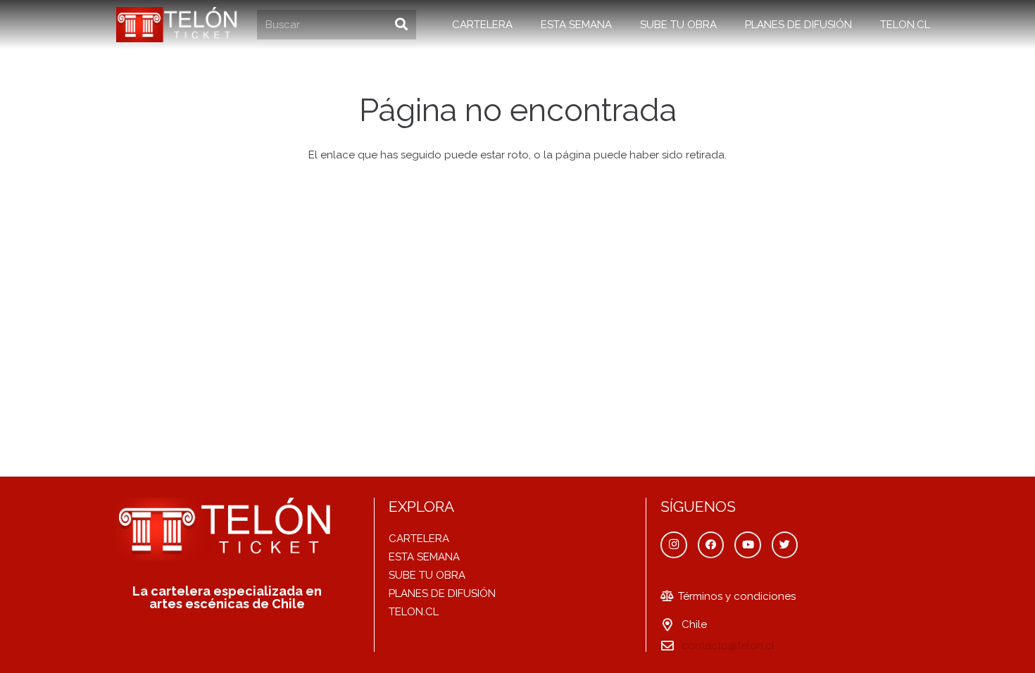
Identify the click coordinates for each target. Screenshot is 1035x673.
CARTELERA (419, 538)
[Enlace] (179, 24)
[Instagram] (673, 545)
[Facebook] (711, 545)
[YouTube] (747, 545)
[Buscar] (401, 24)
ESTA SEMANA (424, 557)
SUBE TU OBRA (427, 575)
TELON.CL (414, 611)
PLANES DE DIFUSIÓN (442, 593)
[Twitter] (785, 545)
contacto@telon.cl (728, 645)
